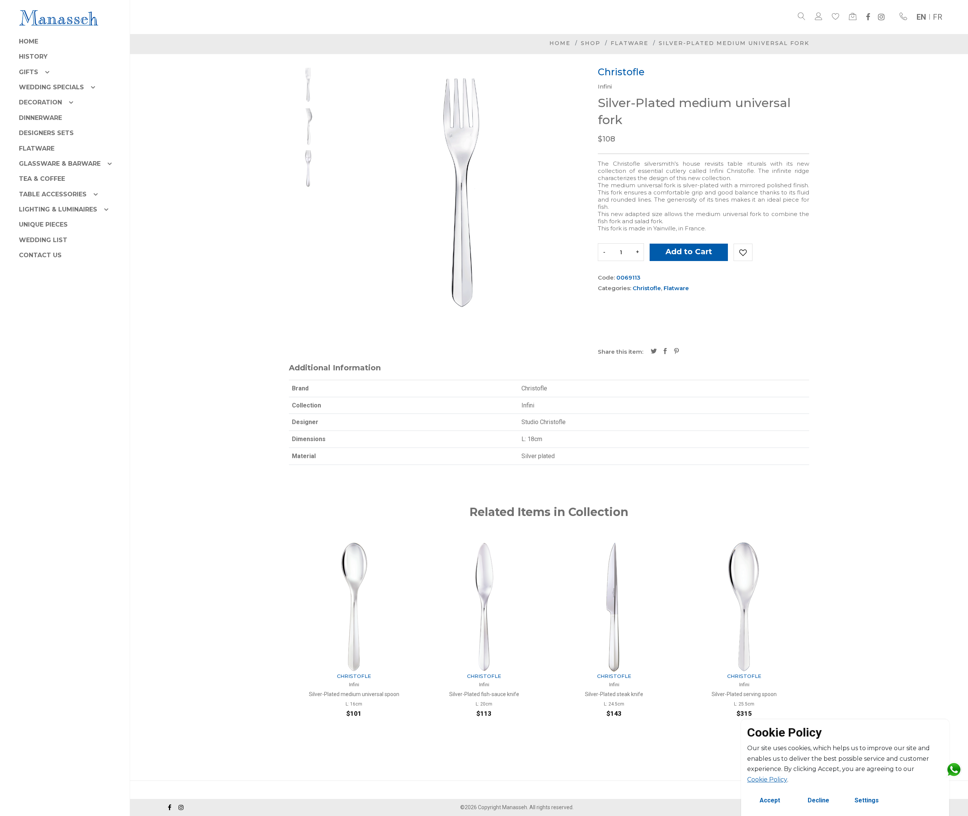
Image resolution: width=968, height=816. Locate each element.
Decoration (40, 102)
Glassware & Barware (60, 163)
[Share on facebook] (665, 352)
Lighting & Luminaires (58, 209)
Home (28, 41)
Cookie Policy (767, 779)
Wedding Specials (51, 87)
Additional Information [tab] (335, 367)
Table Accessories (53, 194)
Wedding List (43, 240)
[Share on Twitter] (654, 352)
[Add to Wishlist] (743, 252)
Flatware (36, 148)
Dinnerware (40, 117)
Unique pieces (43, 224)
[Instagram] (881, 17)
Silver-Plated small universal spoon (744, 694)
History (33, 56)
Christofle (647, 288)
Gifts (28, 72)
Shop (590, 43)
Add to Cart (689, 251)
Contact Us (40, 255)
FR (937, 17)
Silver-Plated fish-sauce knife (354, 694)
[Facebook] (868, 17)
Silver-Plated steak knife (484, 694)
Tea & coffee (42, 178)
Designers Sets (46, 133)
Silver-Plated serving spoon (614, 694)
